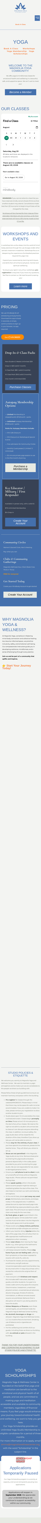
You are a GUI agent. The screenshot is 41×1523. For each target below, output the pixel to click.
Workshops (29, 49)
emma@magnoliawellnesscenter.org (20, 1444)
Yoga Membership (17, 51)
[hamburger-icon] (37, 18)
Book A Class (11, 49)
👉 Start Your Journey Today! (16, 667)
